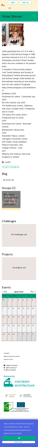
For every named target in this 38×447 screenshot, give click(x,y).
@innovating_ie (11, 368)
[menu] (9, 8)
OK (19, 438)
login (13, 2)
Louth (7, 162)
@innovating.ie (10, 370)
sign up (25, 2)
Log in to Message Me (12, 167)
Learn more (18, 442)
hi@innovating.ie (12, 365)
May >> (33, 291)
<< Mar (4, 291)
